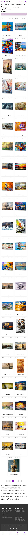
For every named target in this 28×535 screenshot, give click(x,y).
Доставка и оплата (19, 508)
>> (20, 481)
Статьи (9, 525)
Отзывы (4, 525)
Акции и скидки (5, 514)
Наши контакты (18, 514)
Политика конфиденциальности (18, 525)
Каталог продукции (6, 508)
